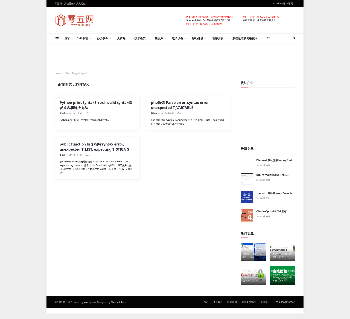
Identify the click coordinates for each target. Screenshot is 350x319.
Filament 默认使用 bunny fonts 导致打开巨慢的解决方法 (274, 160)
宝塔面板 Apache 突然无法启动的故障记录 (252, 271)
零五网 (66, 302)
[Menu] (57, 38)
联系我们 (232, 302)
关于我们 (218, 302)
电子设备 (177, 38)
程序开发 (217, 38)
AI (268, 38)
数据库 (159, 38)
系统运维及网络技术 (245, 38)
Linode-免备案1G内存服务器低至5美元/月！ (209, 20)
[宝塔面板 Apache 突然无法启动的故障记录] (253, 275)
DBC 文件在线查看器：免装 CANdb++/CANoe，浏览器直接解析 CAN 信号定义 (275, 175)
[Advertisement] (175, 57)
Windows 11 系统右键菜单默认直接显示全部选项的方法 (252, 247)
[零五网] (74, 20)
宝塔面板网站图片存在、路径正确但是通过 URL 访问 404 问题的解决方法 (282, 271)
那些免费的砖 (249, 302)
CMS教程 (82, 38)
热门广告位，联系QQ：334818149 (261, 16)
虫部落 (264, 302)
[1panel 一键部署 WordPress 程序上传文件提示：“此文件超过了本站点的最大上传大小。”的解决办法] (247, 197)
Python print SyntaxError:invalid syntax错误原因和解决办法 (96, 105)
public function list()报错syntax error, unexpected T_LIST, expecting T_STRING (94, 146)
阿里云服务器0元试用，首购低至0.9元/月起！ (210, 16)
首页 (68, 38)
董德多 (63, 113)
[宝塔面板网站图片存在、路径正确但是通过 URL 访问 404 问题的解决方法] (282, 275)
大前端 (121, 38)
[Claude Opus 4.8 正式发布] (247, 215)
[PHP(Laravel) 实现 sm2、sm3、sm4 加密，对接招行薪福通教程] (282, 252)
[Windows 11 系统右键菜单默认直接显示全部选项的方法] (253, 252)
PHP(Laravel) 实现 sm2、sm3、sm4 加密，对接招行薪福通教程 (282, 247)
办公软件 (102, 38)
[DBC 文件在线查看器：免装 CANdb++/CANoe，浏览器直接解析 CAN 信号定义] (247, 179)
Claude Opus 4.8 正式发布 (271, 211)
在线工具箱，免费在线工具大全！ (260, 20)
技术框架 (140, 38)
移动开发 (197, 38)
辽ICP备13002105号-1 (283, 302)
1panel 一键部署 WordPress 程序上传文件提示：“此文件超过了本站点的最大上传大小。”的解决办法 (275, 193)
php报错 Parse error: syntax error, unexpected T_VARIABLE (180, 105)
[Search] (293, 38)
